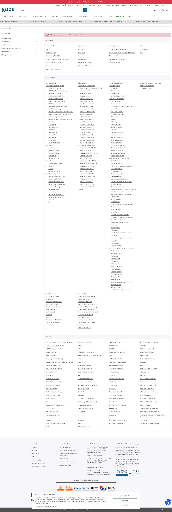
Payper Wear (81, 395)
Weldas (80, 423)
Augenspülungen (116, 101)
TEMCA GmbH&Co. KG (53, 415)
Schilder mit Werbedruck (85, 314)
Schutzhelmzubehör (117, 209)
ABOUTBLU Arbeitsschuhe (87, 109)
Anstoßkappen (115, 161)
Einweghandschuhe (117, 150)
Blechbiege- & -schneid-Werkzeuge (11, 48)
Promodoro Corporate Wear (117, 398)
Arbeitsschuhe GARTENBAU (88, 176)
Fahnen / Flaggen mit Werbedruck (88, 296)
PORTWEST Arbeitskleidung (57, 96)
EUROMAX (81, 362)
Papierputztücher (116, 269)
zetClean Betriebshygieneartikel (149, 423)
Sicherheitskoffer (116, 246)
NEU (110, 16)
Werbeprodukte (6, 55)
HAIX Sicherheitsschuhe (85, 369)
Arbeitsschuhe (5, 41)
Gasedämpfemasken (117, 174)
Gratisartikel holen (58, 5)
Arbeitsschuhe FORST (86, 174)
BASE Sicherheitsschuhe (147, 349)
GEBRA (142, 365)
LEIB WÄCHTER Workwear (116, 378)
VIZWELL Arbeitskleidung (56, 104)
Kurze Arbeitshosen (54, 153)
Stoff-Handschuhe (116, 137)
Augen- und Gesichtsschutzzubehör (122, 166)
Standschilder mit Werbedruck (87, 320)
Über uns (70, 5)
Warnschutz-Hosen (54, 158)
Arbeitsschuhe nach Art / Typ (86, 145)
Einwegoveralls (115, 93)
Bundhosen (52, 148)
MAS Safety (112, 382)
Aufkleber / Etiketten (52, 296)
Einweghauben (115, 91)
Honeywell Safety (51, 372)
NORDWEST (112, 388)
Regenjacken (52, 137)
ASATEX (142, 345)
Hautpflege (114, 256)
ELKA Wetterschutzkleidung (57, 101)
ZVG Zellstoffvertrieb (84, 427)
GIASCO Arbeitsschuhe (87, 119)
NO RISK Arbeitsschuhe (87, 130)
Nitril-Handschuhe (116, 143)
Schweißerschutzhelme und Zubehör (122, 217)
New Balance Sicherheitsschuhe (87, 385)
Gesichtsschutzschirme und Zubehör (122, 192)
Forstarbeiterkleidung (55, 179)
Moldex (142, 382)
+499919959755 (98, 463)
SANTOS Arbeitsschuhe (87, 135)
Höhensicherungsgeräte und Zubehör (122, 238)
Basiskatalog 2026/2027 (95, 5)
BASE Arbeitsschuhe (86, 114)
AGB (79, 56)
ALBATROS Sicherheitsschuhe (55, 345)
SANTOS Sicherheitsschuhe (148, 402)
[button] (155, 10)
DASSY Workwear (51, 355)
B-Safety (80, 349)
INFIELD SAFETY (145, 372)
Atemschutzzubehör (117, 163)
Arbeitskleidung (6, 38)
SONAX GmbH (82, 412)
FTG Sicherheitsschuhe (116, 365)
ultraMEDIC (112, 415)
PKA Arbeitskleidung (55, 93)
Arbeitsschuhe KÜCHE (86, 179)
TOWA (79, 415)
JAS (79, 375)
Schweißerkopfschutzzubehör (120, 214)
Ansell (79, 345)
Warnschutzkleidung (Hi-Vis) (57, 176)
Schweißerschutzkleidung (56, 181)
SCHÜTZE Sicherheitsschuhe (117, 405)
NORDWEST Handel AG (147, 388)
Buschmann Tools (51, 352)
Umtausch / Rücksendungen (117, 59)
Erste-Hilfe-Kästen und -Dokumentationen (123, 106)
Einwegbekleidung (114, 85)
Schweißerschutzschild (118, 220)
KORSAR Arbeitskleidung (85, 378)
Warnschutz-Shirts (54, 171)
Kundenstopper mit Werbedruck (87, 304)
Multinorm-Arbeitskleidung (57, 184)
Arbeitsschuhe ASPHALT (87, 166)
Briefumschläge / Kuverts (54, 301)
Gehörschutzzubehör (117, 187)
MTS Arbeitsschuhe (86, 127)
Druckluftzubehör (116, 171)
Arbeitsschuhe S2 (85, 96)
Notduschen (115, 117)
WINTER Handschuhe (117, 156)
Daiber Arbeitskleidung (147, 352)
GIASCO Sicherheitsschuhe (54, 369)
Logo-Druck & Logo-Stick (162, 5)
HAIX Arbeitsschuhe (86, 122)
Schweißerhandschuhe (118, 153)
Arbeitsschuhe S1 (85, 91)
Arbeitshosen (50, 145)
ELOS (79, 359)
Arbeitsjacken (50, 122)
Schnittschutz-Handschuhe (119, 148)
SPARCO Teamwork (114, 412)
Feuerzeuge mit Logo (84, 299)
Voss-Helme (143, 420)
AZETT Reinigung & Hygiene (54, 349)
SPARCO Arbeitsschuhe (87, 140)
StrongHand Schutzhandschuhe (149, 412)
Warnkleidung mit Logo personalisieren (60, 119)
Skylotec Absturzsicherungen (149, 408)
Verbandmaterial (116, 124)
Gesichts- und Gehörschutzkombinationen (124, 189)
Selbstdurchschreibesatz (53, 322)
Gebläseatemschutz (117, 176)
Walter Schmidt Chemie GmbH (55, 423)
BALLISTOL (112, 349)
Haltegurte (114, 235)
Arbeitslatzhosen (54, 150)
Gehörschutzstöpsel (117, 184)
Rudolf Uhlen (113, 402)
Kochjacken (52, 192)
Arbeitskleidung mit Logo (53, 109)
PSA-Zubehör (115, 243)
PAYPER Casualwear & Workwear (58, 106)
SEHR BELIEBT (120, 16)
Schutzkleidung (51, 174)
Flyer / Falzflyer (50, 309)
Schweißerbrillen (116, 212)
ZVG (47, 427)
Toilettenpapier (115, 279)
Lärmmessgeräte (116, 199)
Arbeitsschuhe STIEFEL (86, 168)
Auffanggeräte (115, 227)
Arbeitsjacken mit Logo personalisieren (60, 114)
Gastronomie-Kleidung (53, 187)
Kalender (49, 314)
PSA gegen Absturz (114, 225)
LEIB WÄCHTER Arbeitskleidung (58, 91)
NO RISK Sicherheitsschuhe (148, 385)
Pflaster (113, 119)
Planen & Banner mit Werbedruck (88, 312)
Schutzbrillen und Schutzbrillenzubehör (123, 204)
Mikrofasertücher (116, 264)
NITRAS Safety (113, 385)
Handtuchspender (116, 253)
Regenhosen (52, 156)
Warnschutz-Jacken (54, 143)
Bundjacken (52, 130)
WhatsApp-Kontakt (114, 46)
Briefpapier (49, 299)
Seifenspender (115, 277)
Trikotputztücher (116, 284)
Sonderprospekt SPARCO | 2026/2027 (116, 5)
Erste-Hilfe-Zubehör (117, 111)
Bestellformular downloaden (117, 49)
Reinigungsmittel (116, 272)
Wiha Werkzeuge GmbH (116, 423)
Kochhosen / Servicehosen (56, 194)
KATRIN (142, 375)
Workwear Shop (80, 5)
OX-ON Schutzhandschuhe (148, 392)
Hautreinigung (115, 259)
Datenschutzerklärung (50, 506)
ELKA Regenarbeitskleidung (54, 359)
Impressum (38, 506)
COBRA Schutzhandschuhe (117, 352)
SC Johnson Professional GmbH (55, 405)
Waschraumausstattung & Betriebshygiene (122, 248)
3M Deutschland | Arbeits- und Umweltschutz (60, 342)
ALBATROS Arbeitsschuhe (87, 111)
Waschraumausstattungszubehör (121, 290)
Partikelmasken (115, 201)
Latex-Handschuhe (116, 140)
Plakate (48, 317)
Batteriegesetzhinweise (85, 66)
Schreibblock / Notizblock (54, 320)
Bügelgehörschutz (116, 168)
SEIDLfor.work (50, 408)
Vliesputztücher (116, 287)
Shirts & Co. (49, 161)
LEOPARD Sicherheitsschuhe (54, 382)
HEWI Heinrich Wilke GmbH (148, 369)
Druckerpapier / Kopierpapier (55, 307)
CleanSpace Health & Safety (86, 352)
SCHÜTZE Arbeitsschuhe (87, 137)
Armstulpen (114, 88)
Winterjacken (52, 140)
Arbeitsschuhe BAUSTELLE (88, 161)
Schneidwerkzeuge (146, 88)
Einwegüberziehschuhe (118, 96)
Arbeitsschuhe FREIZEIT (87, 187)
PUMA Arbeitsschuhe (86, 132)
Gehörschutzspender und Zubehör (121, 181)
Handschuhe (113, 130)
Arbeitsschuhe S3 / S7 (86, 98)
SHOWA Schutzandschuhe (85, 408)
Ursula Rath (81, 420)
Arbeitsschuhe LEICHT (86, 150)
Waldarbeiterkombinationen (119, 222)
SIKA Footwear (113, 408)
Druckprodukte (5, 51)
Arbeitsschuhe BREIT (86, 156)
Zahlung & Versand (114, 62)
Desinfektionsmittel (117, 251)
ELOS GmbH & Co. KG (115, 359)
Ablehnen (125, 505)
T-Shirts (51, 168)
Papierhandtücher (116, 266)
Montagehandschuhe (117, 132)
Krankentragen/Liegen (118, 114)
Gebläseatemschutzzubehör (119, 179)
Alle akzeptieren (125, 495)
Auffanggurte (115, 230)
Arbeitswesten (53, 132)
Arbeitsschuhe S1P (85, 93)
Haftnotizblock (50, 312)
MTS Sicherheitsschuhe (53, 385)
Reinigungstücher (116, 274)
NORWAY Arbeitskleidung (54, 392)
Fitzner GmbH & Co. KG (53, 365)
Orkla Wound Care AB (115, 392)
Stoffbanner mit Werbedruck (86, 322)
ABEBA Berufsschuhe (115, 342)
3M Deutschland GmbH (85, 342)
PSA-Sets (113, 240)
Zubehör (51, 200)
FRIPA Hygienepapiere (84, 365)
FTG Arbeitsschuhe (85, 117)
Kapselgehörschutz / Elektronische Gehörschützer (121, 195)
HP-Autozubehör (114, 372)
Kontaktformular (120, 467)
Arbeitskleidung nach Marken (55, 85)
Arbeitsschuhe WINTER (87, 184)
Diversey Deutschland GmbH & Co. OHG (90, 355)
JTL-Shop (163, 509)
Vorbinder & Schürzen (55, 197)
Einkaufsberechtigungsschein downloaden (122, 52)
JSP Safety (112, 375)
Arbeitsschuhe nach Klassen (86, 85)
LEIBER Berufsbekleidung (147, 378)
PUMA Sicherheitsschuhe (147, 398)
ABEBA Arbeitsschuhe (86, 106)
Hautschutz (114, 261)
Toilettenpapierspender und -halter (122, 282)
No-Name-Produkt (51, 388)
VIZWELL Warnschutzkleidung (118, 420)
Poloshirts (51, 166)
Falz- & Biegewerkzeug (147, 85)
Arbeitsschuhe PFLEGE (86, 181)
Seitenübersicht (114, 56)
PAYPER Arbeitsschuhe (86, 143)
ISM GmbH (49, 375)
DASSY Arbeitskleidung (55, 88)
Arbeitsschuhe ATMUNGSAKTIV (89, 153)
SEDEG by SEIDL (145, 405)
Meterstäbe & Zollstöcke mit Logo (88, 307)
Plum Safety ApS (51, 398)
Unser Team (81, 52)
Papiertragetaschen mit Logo (86, 309)
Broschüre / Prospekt (52, 304)
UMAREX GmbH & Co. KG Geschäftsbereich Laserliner (153, 416)
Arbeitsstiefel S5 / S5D (86, 101)
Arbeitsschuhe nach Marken (86, 104)
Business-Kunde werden (137, 5)
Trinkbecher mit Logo (84, 325)
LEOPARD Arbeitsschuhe (87, 124)
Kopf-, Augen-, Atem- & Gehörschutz (120, 158)
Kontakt (149, 5)
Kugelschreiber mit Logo (85, 301)
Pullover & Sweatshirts (55, 163)
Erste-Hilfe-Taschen (117, 109)
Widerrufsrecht (82, 59)
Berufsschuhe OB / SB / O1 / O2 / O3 (91, 88)
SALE (130, 16)
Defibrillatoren (115, 104)
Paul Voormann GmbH (53, 395)
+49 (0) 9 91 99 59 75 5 (100, 461)
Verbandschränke (116, 127)
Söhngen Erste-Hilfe (52, 412)
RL (47, 402)
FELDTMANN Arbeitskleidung (117, 362)
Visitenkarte (49, 325)
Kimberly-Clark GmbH (52, 378)
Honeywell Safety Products (86, 372)
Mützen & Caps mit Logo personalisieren (61, 111)
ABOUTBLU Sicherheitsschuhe (149, 342)
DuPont (111, 355)
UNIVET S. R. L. (50, 420)
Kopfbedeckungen (54, 189)
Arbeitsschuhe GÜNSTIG (87, 171)
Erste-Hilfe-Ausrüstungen (116, 98)
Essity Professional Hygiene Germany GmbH (59, 362)
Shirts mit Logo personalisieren (58, 117)
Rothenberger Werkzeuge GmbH (87, 402)
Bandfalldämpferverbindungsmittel (121, 233)
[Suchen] (85, 10)
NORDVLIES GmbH (83, 388)
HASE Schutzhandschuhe (116, 369)
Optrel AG (81, 392)
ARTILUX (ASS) (113, 345)
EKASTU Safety (144, 355)
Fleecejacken (52, 124)
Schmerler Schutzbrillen (85, 405)
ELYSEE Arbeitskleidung (56, 98)
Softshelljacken (53, 127)
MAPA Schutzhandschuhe (85, 382)
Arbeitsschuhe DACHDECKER (88, 163)
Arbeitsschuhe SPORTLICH (88, 148)
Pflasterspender (116, 122)
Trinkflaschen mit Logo (84, 327)
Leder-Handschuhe (117, 135)
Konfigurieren (124, 500)
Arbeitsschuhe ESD (85, 158)
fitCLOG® (143, 362)
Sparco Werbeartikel (84, 317)
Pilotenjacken (53, 135)
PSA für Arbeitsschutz (7, 45)
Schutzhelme (115, 207)
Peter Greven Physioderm (116, 395)
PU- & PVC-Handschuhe (118, 145)
